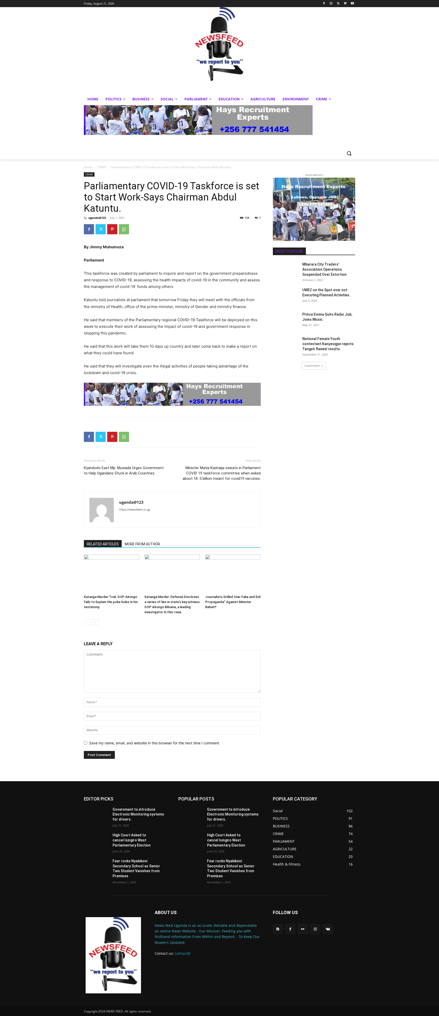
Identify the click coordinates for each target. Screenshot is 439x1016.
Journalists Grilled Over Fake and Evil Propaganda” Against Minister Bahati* (232, 602)
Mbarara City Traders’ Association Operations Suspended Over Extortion (324, 269)
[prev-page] (87, 622)
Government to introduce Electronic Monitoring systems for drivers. (138, 814)
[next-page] (95, 622)
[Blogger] (278, 929)
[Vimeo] (345, 4)
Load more (312, 365)
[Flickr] (303, 929)
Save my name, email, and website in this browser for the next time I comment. (154, 743)
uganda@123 (97, 218)
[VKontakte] (328, 929)
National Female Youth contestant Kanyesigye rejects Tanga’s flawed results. (328, 344)
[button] (349, 153)
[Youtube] (352, 4)
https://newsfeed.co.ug (134, 509)
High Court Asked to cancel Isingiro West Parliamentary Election (132, 840)
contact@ (183, 953)
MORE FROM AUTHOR (142, 544)
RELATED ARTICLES (103, 544)
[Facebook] (324, 4)
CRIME (101, 167)
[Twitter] (338, 4)
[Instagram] (331, 4)
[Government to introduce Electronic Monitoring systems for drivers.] (96, 815)
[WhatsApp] (124, 229)
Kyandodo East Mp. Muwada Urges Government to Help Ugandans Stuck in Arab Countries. (124, 470)
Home (88, 167)
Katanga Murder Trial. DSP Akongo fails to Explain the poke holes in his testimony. (111, 602)
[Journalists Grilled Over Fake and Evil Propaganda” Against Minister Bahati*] (233, 574)
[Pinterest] (112, 229)
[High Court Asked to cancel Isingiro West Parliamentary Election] (96, 841)
